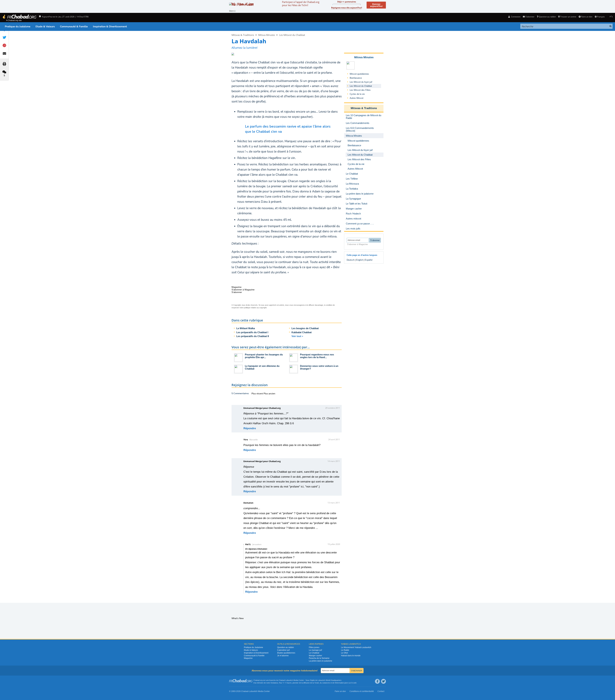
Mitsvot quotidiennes (359, 74)
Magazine (248, 658)
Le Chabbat (314, 653)
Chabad (282, 680)
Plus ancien (269, 393)
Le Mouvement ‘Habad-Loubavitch (356, 647)
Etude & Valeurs (45, 26)
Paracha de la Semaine (319, 658)
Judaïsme (326, 683)
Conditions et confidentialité (362, 691)
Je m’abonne (283, 655)
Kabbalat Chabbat (302, 332)
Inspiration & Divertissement (110, 26)
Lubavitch (289, 680)
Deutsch (350, 260)
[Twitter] (383, 681)
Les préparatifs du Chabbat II (252, 336)
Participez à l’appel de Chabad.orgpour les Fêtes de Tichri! (300, 3)
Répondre (249, 428)
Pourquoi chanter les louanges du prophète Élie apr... (264, 356)
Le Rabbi (345, 650)
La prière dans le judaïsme (320, 661)
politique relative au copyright (255, 308)
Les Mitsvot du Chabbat (292, 35)
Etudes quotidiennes (286, 653)
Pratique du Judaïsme (17, 26)
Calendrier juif (283, 650)
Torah (316, 683)
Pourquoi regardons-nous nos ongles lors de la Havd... (317, 356)
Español (368, 260)
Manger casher (315, 655)
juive (346, 683)
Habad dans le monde (350, 655)
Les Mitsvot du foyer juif (361, 82)
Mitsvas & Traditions (243, 35)
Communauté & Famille (74, 26)
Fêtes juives (314, 647)
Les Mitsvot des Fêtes (360, 90)
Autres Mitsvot (356, 98)
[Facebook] (377, 681)
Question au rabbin (547, 16)
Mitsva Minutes (266, 35)
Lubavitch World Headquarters (330, 680)
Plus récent (257, 393)
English (359, 260)
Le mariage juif (315, 650)
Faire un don (586, 16)
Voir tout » (297, 336)
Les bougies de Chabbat (305, 328)
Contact (381, 691)
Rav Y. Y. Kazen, (285, 683)
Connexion (515, 16)
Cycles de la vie (357, 94)
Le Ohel (344, 653)
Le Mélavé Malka (245, 328)
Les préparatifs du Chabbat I (252, 332)
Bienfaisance (356, 78)
